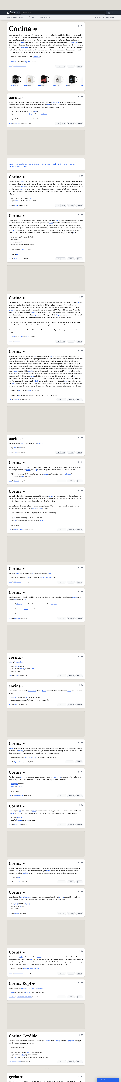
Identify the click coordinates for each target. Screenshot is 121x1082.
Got (12, 786)
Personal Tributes (45, 17)
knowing (19, 820)
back (31, 969)
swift (57, 102)
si (27, 201)
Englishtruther (18, 762)
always (44, 691)
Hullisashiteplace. (18, 796)
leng (26, 992)
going (16, 904)
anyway (27, 904)
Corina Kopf (57, 164)
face (33, 669)
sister (34, 811)
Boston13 (16, 481)
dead (11, 662)
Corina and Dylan (21, 164)
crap (63, 191)
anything (25, 873)
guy (52, 467)
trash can (44, 114)
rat (20, 811)
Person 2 (14, 61)
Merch (80, 66)
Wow (12, 992)
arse (21, 777)
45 (41, 378)
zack (28, 1052)
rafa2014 (16, 400)
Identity (34, 17)
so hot (19, 877)
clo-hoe (16, 676)
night (14, 230)
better (48, 871)
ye (14, 518)
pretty (21, 957)
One (27, 577)
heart (67, 315)
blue (57, 220)
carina (65, 164)
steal (23, 1055)
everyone (54, 604)
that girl (31, 198)
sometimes (24, 897)
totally (45, 474)
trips (30, 114)
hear (27, 697)
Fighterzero (17, 259)
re (21, 906)
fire (74, 233)
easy (21, 189)
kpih (20, 1062)
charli (13, 813)
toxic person (32, 691)
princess (33, 312)
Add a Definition (99, 17)
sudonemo (17, 341)
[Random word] (104, 13)
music (49, 573)
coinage (11, 166)
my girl (27, 61)
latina (23, 181)
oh (15, 1057)
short (11, 748)
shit (15, 448)
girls (25, 600)
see (13, 337)
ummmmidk (17, 882)
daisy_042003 (17, 582)
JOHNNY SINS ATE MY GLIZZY (24, 997)
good (41, 520)
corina (10, 123)
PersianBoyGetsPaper (20, 66)
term (21, 443)
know (20, 390)
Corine (25, 166)
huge (32, 988)
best (22, 476)
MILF (16, 871)
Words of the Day (12, 17)
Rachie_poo (17, 123)
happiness (36, 315)
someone (13, 697)
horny (58, 777)
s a (20, 448)
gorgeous (12, 310)
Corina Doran (46, 164)
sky (21, 242)
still (19, 395)
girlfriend (24, 47)
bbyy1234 (16, 205)
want (21, 337)
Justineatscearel (18, 973)
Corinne (72, 164)
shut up (21, 669)
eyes (35, 111)
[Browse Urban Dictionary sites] (12, 13)
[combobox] (62, 13)
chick (30, 992)
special (22, 186)
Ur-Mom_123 (17, 824)
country (20, 751)
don (13, 383)
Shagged (14, 784)
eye (35, 356)
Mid (75, 376)
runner (48, 1041)
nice (38, 443)
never (51, 356)
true (68, 371)
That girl (19, 604)
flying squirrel (18, 662)
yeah (16, 201)
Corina (10, 66)
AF (33, 573)
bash (40, 508)
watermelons (38, 988)
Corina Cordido (34, 164)
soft (48, 105)
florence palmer (18, 530)
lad (55, 777)
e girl (17, 573)
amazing (20, 817)
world (51, 223)
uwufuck (16, 704)
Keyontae (26, 969)
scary (29, 897)
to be (27, 337)
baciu (15, 452)
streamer (24, 988)
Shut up (17, 666)
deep (57, 315)
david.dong (17, 618)
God (36, 381)
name (42, 577)
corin (18, 166)
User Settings (110, 17)
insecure (21, 42)
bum (41, 443)
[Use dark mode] (113, 12)
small (53, 102)
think (29, 390)
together (36, 969)
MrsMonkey (17, 913)
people (15, 371)
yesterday (67, 474)
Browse (21, 17)
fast (35, 757)
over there (36, 56)
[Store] (109, 12)
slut (15, 600)
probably (49, 577)
